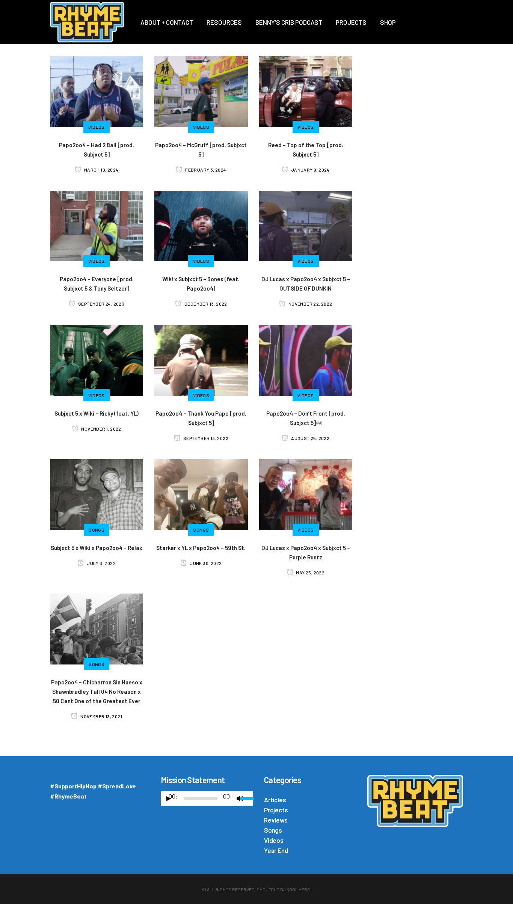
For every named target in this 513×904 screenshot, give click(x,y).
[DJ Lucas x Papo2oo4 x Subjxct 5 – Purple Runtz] (305, 493)
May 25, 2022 (309, 572)
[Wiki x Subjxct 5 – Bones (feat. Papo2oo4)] (200, 225)
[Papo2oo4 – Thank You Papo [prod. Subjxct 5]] (200, 359)
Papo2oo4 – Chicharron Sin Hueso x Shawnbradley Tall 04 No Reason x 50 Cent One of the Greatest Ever (96, 691)
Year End (276, 850)
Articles (275, 799)
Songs (273, 830)
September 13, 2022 (205, 438)
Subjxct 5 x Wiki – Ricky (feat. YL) (96, 413)
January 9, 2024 (309, 169)
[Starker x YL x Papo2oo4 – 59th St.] (200, 493)
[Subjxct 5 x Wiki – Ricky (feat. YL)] (96, 359)
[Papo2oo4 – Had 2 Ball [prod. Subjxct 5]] (96, 91)
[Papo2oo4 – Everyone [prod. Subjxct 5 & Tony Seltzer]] (96, 225)
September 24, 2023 (100, 303)
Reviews (276, 820)
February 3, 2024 (205, 169)
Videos (274, 840)
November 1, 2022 (100, 428)
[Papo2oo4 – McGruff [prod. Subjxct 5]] (200, 91)
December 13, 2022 (205, 303)
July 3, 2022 (101, 563)
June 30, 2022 (205, 563)
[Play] (168, 798)
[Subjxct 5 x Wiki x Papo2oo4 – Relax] (96, 493)
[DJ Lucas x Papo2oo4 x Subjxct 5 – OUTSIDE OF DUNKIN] (305, 225)
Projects (276, 810)
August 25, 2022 (309, 438)
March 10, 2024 (100, 169)
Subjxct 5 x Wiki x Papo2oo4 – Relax (96, 547)
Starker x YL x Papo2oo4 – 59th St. (201, 547)
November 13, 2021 (101, 716)
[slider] (246, 798)
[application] (207, 800)
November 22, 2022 (309, 303)
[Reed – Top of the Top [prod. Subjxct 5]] (305, 91)
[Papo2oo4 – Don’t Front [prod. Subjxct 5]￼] (305, 359)
